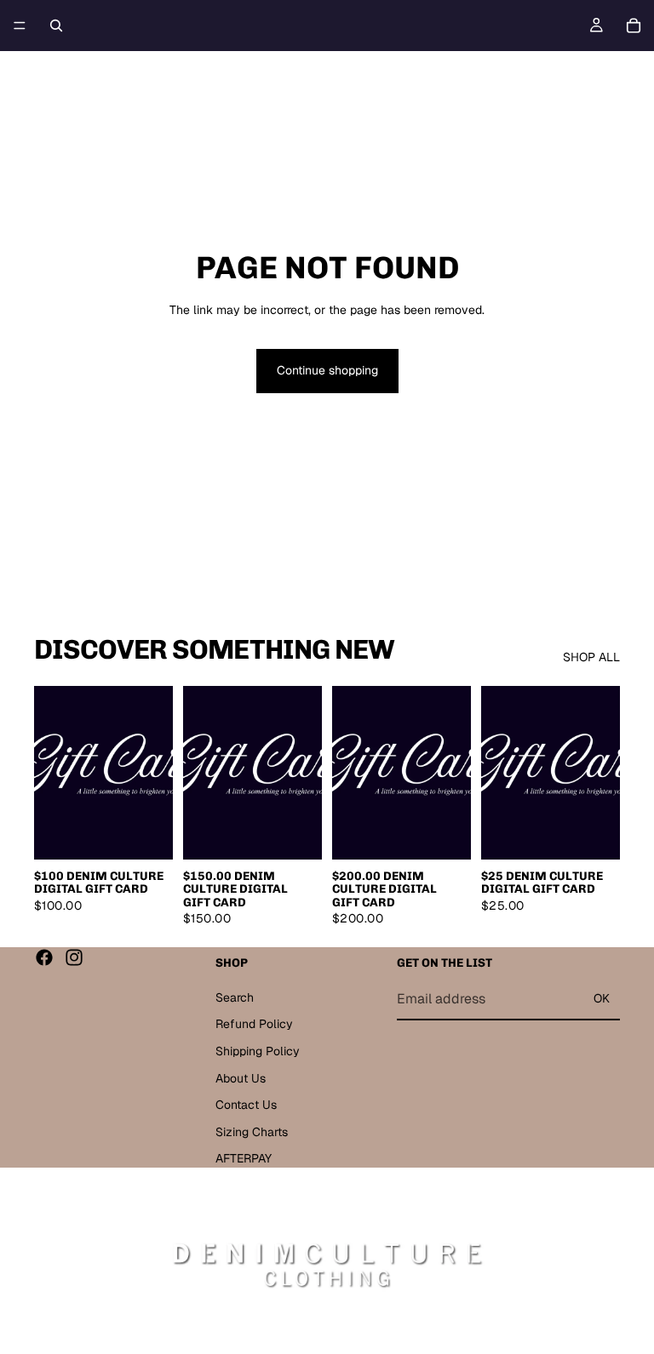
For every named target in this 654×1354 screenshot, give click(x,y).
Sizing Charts (251, 1131)
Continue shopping (327, 370)
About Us (240, 1077)
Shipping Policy (257, 1051)
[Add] (146, 833)
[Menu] (19, 25)
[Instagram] (74, 957)
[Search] (56, 25)
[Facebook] (44, 957)
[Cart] (633, 25)
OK (602, 998)
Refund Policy (254, 1023)
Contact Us (246, 1104)
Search (234, 996)
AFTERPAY (243, 1158)
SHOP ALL (591, 657)
